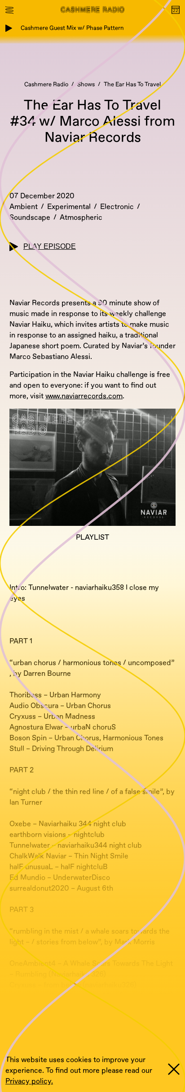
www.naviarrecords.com (84, 396)
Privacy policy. (29, 1081)
